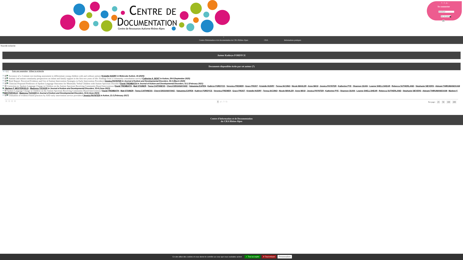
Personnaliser (285, 257)
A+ (447, 3)
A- (442, 3)
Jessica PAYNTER (113, 81)
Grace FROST (251, 86)
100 (448, 102)
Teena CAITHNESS (156, 86)
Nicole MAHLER (299, 86)
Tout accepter (253, 257)
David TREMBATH (128, 84)
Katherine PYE (344, 86)
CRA (266, 40)
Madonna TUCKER (39, 88)
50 (443, 102)
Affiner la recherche (36, 71)
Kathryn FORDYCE (216, 86)
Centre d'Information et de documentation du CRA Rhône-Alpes (223, 40)
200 (454, 102)
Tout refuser (270, 257)
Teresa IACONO (283, 86)
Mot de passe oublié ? (443, 25)
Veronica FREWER (235, 86)
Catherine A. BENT (151, 79)
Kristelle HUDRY (109, 76)
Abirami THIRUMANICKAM (447, 86)
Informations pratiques (292, 40)
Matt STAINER (139, 86)
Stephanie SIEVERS (425, 86)
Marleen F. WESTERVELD (17, 88)
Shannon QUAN (360, 86)
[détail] (3, 75)
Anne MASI (313, 86)
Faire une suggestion (20, 71)
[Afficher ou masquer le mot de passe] (450, 17)
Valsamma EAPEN (197, 86)
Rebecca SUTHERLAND (403, 86)
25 (438, 102)
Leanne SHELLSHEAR (379, 86)
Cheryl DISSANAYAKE (177, 86)
